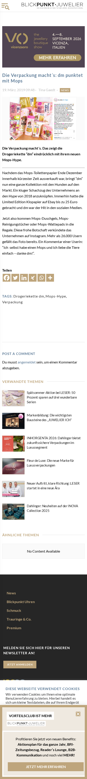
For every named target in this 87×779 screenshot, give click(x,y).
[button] (78, 714)
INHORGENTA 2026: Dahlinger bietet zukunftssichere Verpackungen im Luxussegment (54, 442)
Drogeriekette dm (28, 296)
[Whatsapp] (41, 278)
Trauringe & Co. (19, 619)
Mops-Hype (56, 296)
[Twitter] (15, 278)
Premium (14, 628)
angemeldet (27, 362)
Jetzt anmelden (20, 664)
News (65, 90)
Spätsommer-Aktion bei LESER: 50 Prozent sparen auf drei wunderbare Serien (52, 397)
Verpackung (12, 302)
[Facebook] (6, 278)
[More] (50, 278)
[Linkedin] (24, 278)
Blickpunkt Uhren (21, 602)
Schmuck (14, 610)
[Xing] (33, 278)
